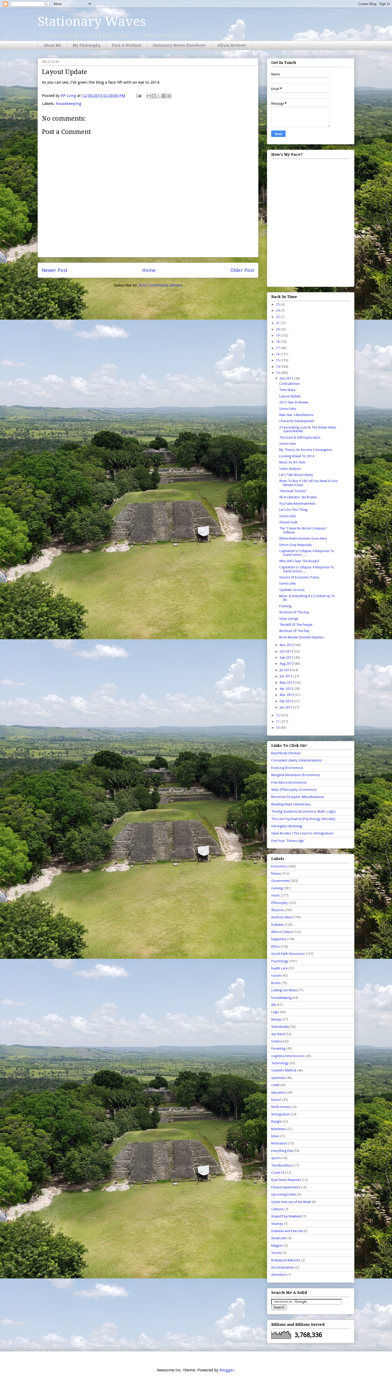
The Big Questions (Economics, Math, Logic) (303, 811)
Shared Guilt (288, 522)
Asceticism (279, 1238)
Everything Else (282, 1151)
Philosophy (279, 903)
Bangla (276, 1121)
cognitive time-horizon (288, 1056)
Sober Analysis (290, 469)
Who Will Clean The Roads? (299, 561)
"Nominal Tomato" (293, 491)
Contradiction (289, 384)
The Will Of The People (295, 625)
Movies (276, 1019)
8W (273, 1005)
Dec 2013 (287, 378)
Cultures (277, 1209)
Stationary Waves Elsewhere (179, 45)
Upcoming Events (284, 1194)
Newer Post (54, 270)
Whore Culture (282, 932)
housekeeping (68, 103)
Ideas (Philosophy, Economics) (293, 790)
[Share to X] (159, 96)
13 (278, 373)
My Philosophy (87, 45)
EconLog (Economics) (287, 768)
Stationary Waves (92, 21)
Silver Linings (288, 619)
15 (278, 360)
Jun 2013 (286, 676)
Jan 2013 (286, 707)
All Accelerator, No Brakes (298, 497)
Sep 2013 (287, 657)
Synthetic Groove (292, 590)
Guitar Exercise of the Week (291, 1202)
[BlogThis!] (154, 96)
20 (278, 329)
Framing (285, 606)
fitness (276, 873)
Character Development (296, 421)
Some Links (287, 409)
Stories (276, 1253)
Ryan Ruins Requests (286, 1180)
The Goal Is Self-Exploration (300, 437)
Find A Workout (126, 45)
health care (279, 968)
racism (276, 975)
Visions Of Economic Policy (299, 577)
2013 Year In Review (293, 402)
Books (276, 983)
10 (278, 728)
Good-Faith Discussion (288, 954)
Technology (280, 1063)
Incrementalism (282, 1267)
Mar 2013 (287, 695)
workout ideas (281, 917)
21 (278, 323)
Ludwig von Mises (284, 990)
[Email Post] (138, 95)
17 (278, 348)
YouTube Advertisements (297, 504)
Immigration (280, 1114)
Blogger (226, 1370)
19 (278, 335)
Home (149, 270)
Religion (277, 1246)
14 (278, 367)
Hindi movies (280, 1107)
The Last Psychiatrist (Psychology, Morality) (303, 819)
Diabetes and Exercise (287, 1231)
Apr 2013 (287, 689)
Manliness (278, 1129)
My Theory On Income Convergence (305, 450)
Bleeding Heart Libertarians (291, 804)
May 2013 (287, 683)
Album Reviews (231, 45)
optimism (278, 1078)
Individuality (280, 1027)
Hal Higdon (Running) (286, 826)
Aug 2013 (287, 664)
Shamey (277, 1224)
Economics (279, 866)
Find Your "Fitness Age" (288, 841)
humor (276, 1100)
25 (278, 304)
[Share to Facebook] (164, 96)
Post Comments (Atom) (160, 285)
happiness (278, 939)
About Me (52, 45)
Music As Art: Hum (292, 462)
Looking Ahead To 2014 (296, 456)
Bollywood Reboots (285, 1260)
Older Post (242, 270)
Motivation (279, 1143)
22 (278, 317)
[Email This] (148, 96)
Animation (278, 1275)
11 (278, 721)
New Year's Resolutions (296, 415)
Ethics (275, 946)
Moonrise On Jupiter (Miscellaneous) (297, 797)
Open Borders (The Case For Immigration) (302, 833)
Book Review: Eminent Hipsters (301, 637)
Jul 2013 (286, 670)
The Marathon (281, 1165)
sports (276, 1158)
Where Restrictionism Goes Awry (303, 538)
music (275, 895)
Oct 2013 (287, 651)
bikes (275, 1136)
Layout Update (290, 396)
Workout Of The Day (294, 612)
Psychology (279, 961)
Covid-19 (278, 1173)
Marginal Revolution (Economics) (295, 775)
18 (278, 342)
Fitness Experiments (285, 1187)
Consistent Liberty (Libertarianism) (296, 760)
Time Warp (287, 390)
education (278, 1092)
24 (278, 310)
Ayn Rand (278, 1034)
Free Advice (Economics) (288, 782)
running (277, 888)
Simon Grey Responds (295, 545)
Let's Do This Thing (293, 510)
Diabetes (277, 925)
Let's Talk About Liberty (296, 475)
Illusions (277, 910)
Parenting (278, 1048)
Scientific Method (283, 1070)
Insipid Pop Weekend (286, 1216)
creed (275, 1085)
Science (276, 1041)
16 (278, 354)
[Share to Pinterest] (169, 96)
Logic (275, 1012)
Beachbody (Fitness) (285, 753)
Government (280, 881)
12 (278, 715)
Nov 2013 (287, 645)
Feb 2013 (287, 701)
